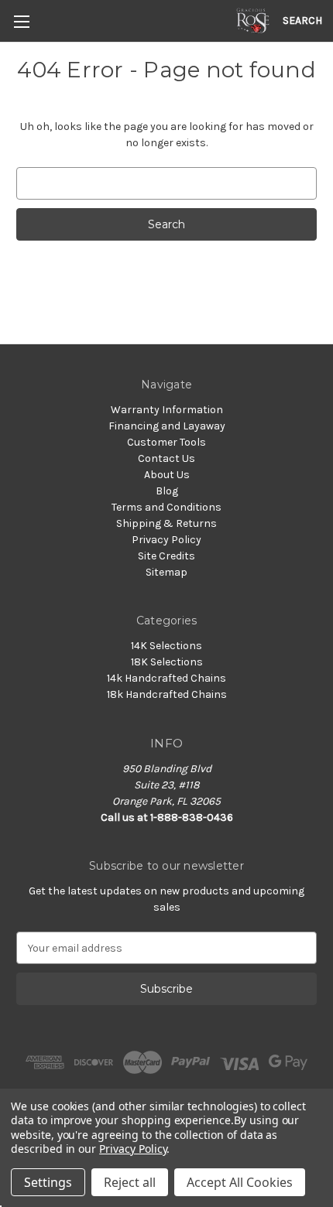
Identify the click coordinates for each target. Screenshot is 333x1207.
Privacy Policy (166, 539)
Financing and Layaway (166, 426)
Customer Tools (166, 442)
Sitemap (166, 572)
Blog (167, 491)
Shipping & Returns (166, 523)
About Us (167, 474)
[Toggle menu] (21, 21)
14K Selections (166, 645)
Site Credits (166, 555)
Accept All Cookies (240, 1182)
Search (302, 20)
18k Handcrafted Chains (167, 694)
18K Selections (167, 661)
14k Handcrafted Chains (166, 678)
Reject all (130, 1182)
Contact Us (166, 458)
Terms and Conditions (166, 507)
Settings (48, 1182)
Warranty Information (167, 409)
